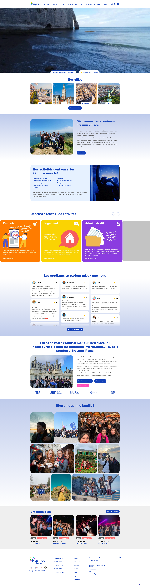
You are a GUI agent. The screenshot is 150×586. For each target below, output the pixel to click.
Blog (76, 4)
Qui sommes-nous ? (94, 557)
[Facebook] (118, 4)
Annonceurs (92, 569)
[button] (113, 214)
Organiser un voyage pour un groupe (97, 565)
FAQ (82, 4)
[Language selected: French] (142, 584)
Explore (55, 4)
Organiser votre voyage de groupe (97, 4)
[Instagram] (115, 4)
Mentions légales (93, 574)
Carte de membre (67, 4)
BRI (90, 571)
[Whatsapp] (112, 4)
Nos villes (47, 4)
